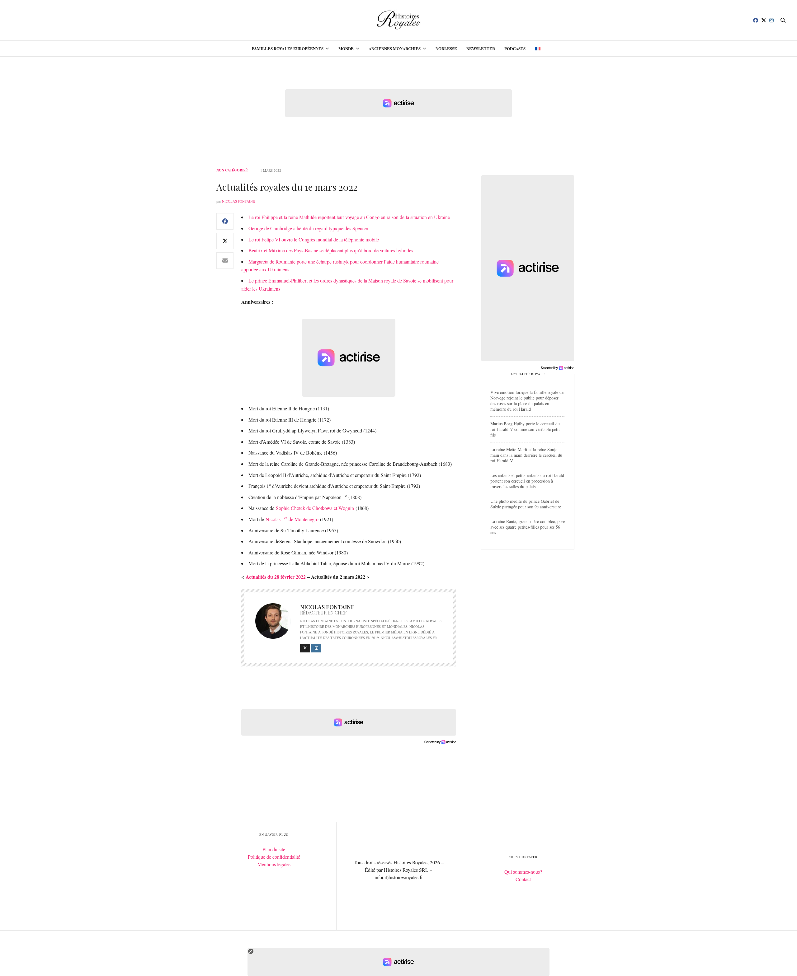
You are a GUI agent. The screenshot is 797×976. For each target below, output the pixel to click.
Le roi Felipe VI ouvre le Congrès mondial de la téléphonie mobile (313, 239)
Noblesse (446, 48)
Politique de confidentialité (274, 856)
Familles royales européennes (287, 48)
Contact (523, 879)
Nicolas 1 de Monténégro (292, 519)
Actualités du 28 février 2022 (276, 576)
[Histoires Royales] (399, 20)
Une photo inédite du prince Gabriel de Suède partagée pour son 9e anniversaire (525, 504)
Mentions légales (273, 864)
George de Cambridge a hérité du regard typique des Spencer (308, 228)
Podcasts (515, 48)
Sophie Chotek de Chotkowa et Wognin (315, 508)
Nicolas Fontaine (238, 201)
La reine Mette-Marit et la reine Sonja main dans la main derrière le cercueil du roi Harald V (526, 455)
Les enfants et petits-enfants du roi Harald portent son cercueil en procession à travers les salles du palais (527, 480)
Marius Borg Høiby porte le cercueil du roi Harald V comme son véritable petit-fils (525, 429)
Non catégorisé (232, 170)
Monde (346, 48)
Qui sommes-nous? (523, 871)
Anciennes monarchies (395, 48)
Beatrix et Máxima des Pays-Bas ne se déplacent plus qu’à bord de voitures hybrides (330, 250)
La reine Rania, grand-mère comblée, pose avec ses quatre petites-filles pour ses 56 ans (527, 526)
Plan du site (273, 849)
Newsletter (480, 48)
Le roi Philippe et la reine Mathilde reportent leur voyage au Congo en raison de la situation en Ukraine (349, 217)
